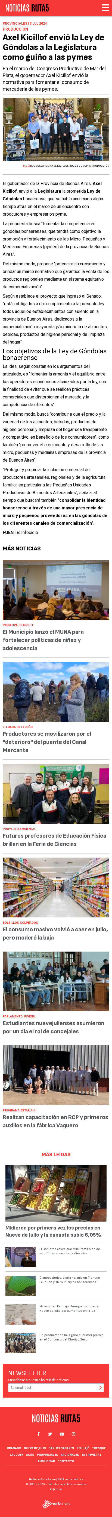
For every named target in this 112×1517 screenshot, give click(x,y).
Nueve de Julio (35, 1448)
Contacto (65, 1461)
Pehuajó (83, 1448)
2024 (72, 166)
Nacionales (69, 1455)
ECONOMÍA (84, 166)
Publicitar (46, 1461)
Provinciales (47, 1455)
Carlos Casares (61, 1448)
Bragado (14, 1448)
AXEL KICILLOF (59, 166)
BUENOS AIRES (39, 166)
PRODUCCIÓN (100, 166)
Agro (30, 1455)
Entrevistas (91, 1455)
